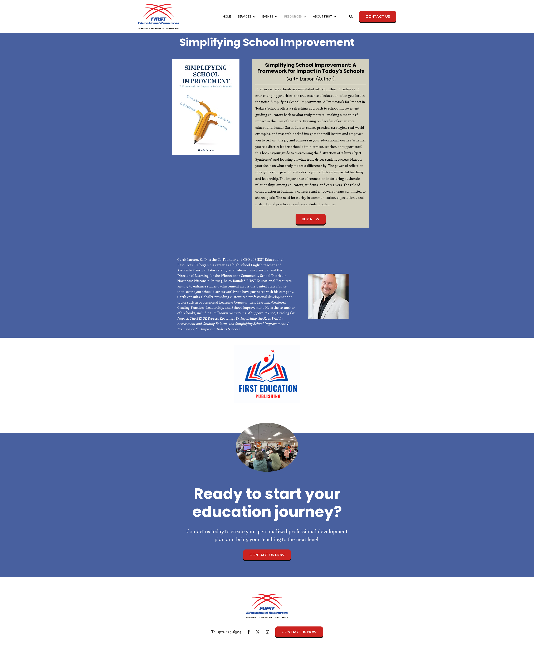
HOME (227, 16)
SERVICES (244, 16)
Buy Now (310, 219)
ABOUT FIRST (322, 16)
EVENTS (267, 16)
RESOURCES (293, 16)
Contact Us (377, 16)
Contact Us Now (267, 554)
